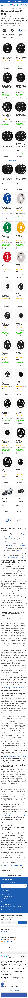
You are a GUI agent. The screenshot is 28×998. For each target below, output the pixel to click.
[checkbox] (5, 982)
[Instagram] (4, 931)
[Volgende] (20, 520)
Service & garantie (6, 898)
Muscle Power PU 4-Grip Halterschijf (15, 816)
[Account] (23, 5)
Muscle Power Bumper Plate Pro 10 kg (13, 557)
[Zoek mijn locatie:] (18, 5)
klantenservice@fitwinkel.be (9, 909)
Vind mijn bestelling (6, 893)
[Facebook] (1, 931)
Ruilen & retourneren (7, 896)
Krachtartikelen (8, 8)
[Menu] (2, 5)
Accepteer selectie (14, 990)
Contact (3, 950)
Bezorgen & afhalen (6, 894)
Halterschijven (15, 8)
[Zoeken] (5, 5)
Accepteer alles (14, 995)
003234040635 (6, 908)
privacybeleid (16, 978)
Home (2, 8)
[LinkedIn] (6, 931)
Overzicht (24, 956)
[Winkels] (21, 5)
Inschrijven (22, 922)
